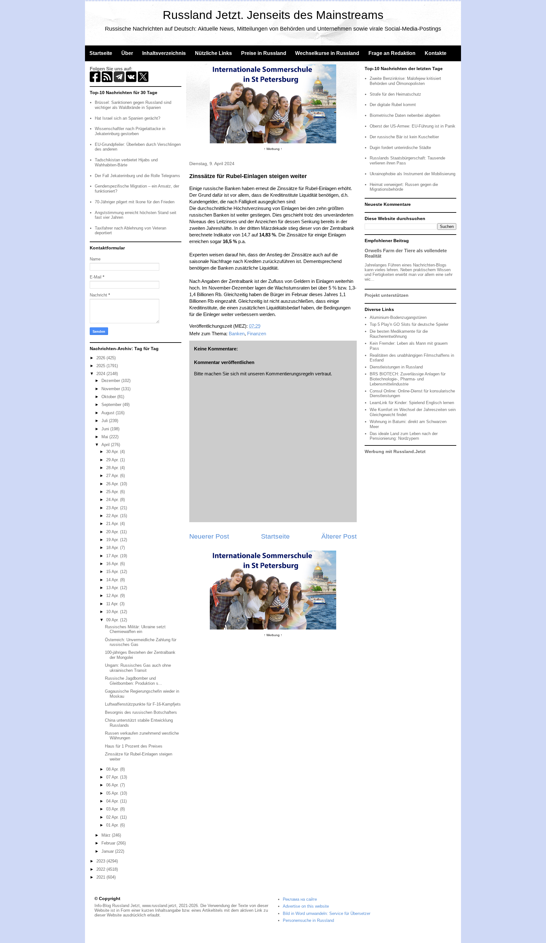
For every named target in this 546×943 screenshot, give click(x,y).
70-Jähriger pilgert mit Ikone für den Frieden (134, 202)
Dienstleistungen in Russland (396, 367)
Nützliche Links (213, 53)
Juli (105, 420)
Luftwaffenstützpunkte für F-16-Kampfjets (143, 704)
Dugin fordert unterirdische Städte (400, 147)
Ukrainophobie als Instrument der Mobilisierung (412, 173)
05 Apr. (113, 793)
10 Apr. (113, 611)
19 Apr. (113, 539)
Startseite (100, 53)
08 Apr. (113, 769)
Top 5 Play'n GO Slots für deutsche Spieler (409, 324)
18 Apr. (113, 547)
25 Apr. (113, 491)
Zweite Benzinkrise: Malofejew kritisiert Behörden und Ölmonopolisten (405, 81)
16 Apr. (113, 563)
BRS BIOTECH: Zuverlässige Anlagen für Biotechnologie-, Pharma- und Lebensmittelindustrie (408, 379)
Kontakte (435, 53)
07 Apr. (113, 777)
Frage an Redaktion (392, 53)
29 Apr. (113, 459)
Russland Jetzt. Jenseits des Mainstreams (273, 15)
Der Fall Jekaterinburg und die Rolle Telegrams (137, 175)
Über (127, 53)
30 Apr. (113, 451)
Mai (105, 436)
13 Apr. (113, 587)
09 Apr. (113, 620)
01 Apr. (113, 825)
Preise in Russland (263, 53)
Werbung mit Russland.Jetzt (395, 451)
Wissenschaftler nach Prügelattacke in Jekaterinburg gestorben (130, 131)
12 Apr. (113, 595)
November (111, 388)
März (106, 835)
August (108, 412)
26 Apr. (113, 483)
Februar (109, 843)
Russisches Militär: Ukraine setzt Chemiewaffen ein (135, 629)
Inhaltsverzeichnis (164, 53)
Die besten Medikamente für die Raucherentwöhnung (399, 334)
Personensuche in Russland (308, 920)
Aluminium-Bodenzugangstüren (398, 317)
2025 (101, 365)
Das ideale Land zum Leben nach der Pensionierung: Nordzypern (404, 436)
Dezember (111, 380)
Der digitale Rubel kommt (393, 104)
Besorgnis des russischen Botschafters (141, 712)
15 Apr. (113, 571)
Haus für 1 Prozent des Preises (133, 746)
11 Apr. (113, 603)
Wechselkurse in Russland (327, 53)
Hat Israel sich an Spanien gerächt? (127, 118)
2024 (101, 373)
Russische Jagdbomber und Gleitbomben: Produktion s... (133, 681)
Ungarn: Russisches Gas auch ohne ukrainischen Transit (138, 668)
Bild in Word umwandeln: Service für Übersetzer (326, 913)
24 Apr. (113, 499)
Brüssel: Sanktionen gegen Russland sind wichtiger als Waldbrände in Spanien (133, 105)
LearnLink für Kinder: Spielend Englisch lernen (412, 402)
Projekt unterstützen (387, 295)
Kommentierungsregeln (290, 373)
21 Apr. (113, 523)
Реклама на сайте (300, 899)
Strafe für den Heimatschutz (395, 94)
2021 (101, 877)
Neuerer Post (209, 536)
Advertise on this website (306, 906)
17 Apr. (113, 555)
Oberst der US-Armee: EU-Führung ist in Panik (412, 126)
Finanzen (256, 333)
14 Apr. (113, 579)
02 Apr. (113, 817)
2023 (101, 861)
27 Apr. (113, 475)
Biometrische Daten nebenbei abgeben (405, 115)
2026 (101, 357)
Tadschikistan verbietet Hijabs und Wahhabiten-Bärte (126, 162)
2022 (101, 869)
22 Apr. (113, 515)
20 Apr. (113, 531)
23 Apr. (113, 507)
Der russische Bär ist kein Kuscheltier (404, 136)
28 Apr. (113, 467)
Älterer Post (339, 536)
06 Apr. (113, 785)
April (106, 444)
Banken (237, 333)
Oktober (109, 396)
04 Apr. (113, 801)
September (112, 404)
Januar (108, 851)
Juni (105, 429)
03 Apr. (113, 809)
